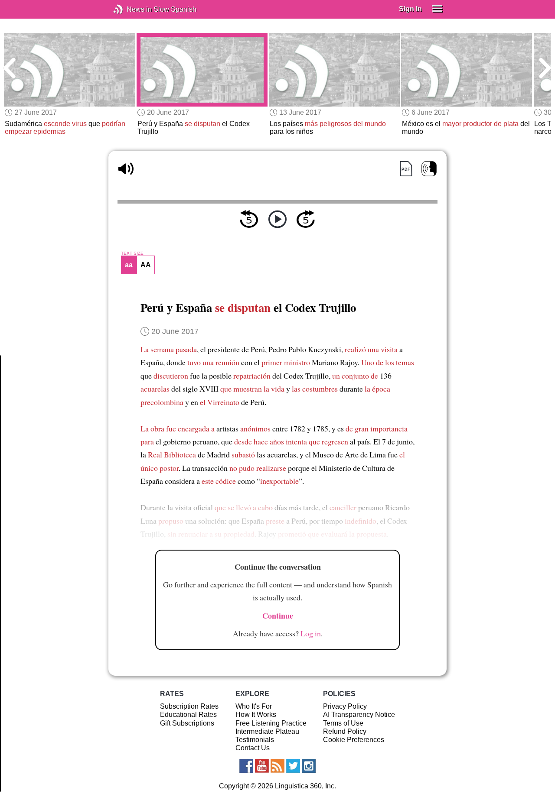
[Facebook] (246, 766)
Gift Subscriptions (187, 723)
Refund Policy (344, 731)
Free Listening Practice (271, 723)
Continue (277, 615)
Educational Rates (188, 714)
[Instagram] (309, 766)
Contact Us (252, 748)
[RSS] (277, 766)
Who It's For (253, 706)
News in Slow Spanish (131, 9)
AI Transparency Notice (359, 714)
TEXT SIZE (132, 253)
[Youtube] (262, 766)
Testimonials (254, 739)
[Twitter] (293, 766)
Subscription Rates (189, 706)
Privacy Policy (345, 706)
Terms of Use (343, 723)
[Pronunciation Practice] (429, 169)
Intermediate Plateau (267, 731)
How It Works (255, 714)
